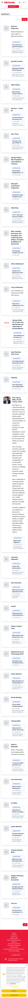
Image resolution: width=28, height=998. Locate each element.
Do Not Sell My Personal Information (14, 949)
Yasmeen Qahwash (14, 558)
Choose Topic (12, 6)
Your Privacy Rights (14, 951)
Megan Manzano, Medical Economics (17, 878)
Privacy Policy (14, 947)
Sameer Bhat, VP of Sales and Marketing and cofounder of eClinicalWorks (17, 324)
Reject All (14, 991)
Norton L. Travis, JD (17, 109)
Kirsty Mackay (16, 697)
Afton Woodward (17, 264)
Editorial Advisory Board (14, 940)
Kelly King (14, 208)
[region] (14, 980)
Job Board (14, 942)
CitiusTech (15, 427)
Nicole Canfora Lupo (16, 627)
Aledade (14, 378)
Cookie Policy (13, 983)
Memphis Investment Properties (15, 186)
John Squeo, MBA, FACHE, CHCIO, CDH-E (17, 400)
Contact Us (14, 936)
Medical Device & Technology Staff (17, 653)
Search (24, 19)
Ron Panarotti (16, 583)
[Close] (26, 965)
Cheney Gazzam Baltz (17, 851)
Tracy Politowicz (17, 287)
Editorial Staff (14, 938)
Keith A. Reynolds (14, 745)
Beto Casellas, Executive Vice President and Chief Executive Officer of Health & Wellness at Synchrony (17, 237)
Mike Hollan (15, 85)
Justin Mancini (16, 674)
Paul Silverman (16, 779)
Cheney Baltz (16, 721)
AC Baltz (14, 803)
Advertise (14, 935)
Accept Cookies (14, 995)
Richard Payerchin (14, 27)
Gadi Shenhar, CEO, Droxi (16, 353)
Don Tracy (14, 134)
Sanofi (13, 606)
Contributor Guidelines (14, 945)
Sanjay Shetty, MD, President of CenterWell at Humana (17, 160)
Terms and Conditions (14, 944)
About (14, 933)
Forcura (14, 903)
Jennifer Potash (17, 61)
